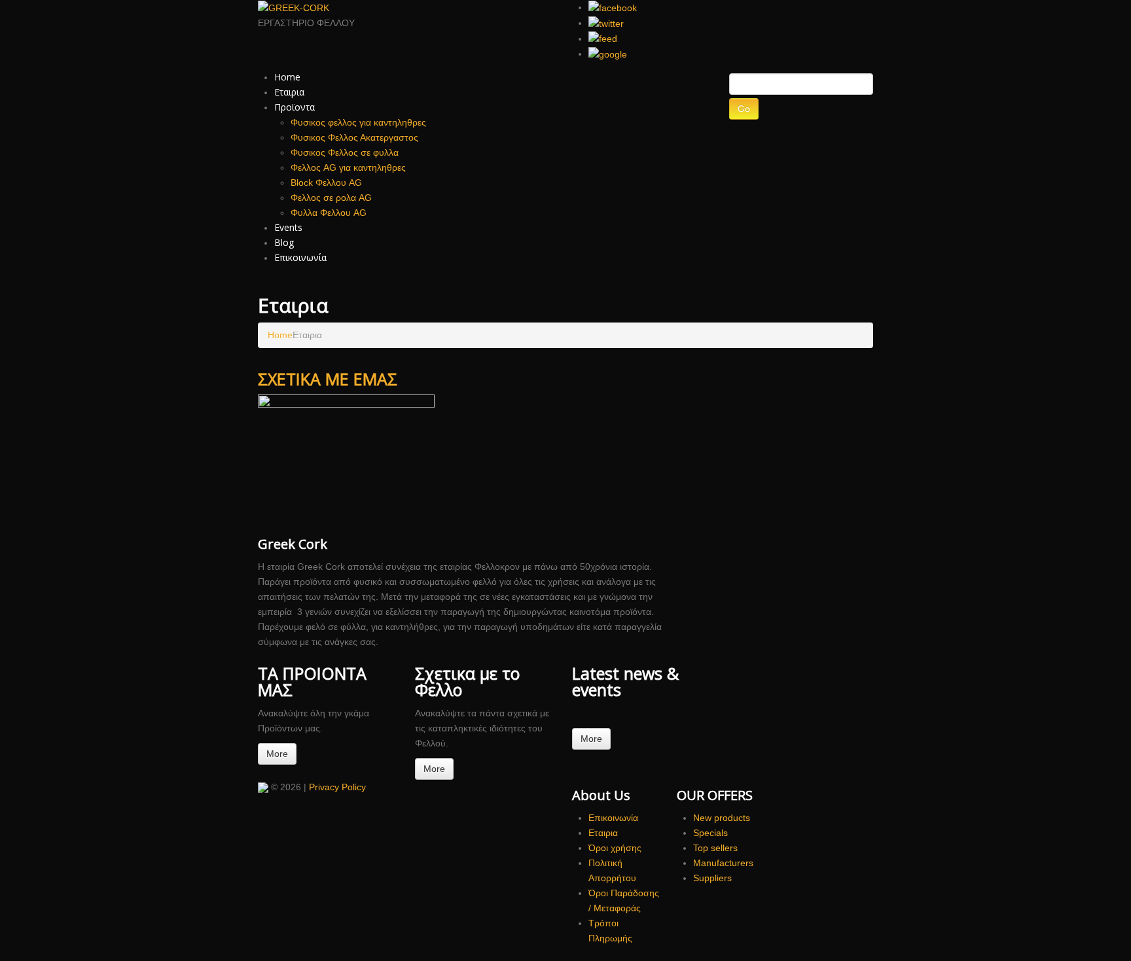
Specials (710, 833)
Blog (284, 242)
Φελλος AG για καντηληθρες (348, 167)
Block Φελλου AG (326, 182)
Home (287, 77)
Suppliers (712, 878)
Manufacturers (723, 863)
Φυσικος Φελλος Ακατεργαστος (354, 137)
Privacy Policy (337, 787)
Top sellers (715, 848)
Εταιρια (289, 92)
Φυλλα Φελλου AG (329, 212)
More (277, 753)
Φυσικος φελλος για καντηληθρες (358, 122)
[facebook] (612, 7)
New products (721, 817)
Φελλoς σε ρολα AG (331, 197)
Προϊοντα (294, 107)
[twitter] (606, 23)
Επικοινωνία (300, 257)
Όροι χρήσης (614, 848)
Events (288, 227)
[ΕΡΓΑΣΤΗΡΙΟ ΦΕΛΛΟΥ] (263, 787)
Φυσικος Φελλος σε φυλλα (345, 152)
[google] (607, 53)
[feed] (602, 38)
